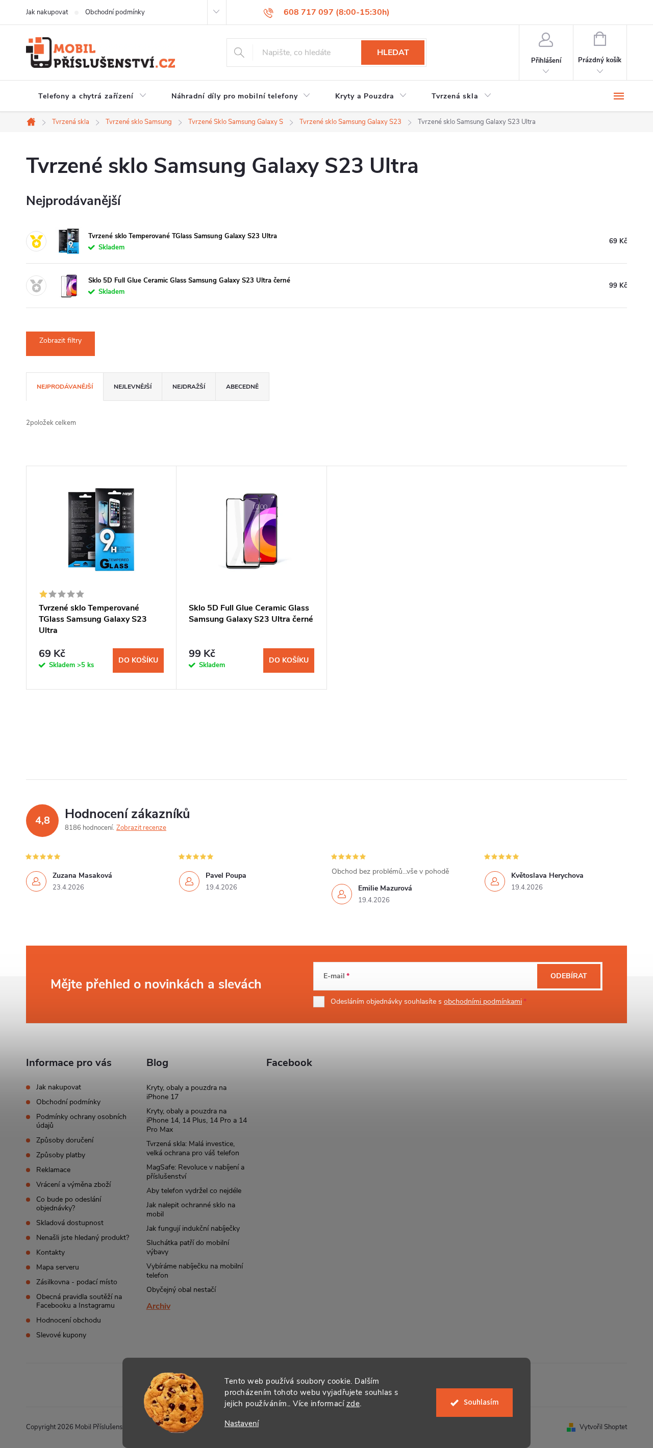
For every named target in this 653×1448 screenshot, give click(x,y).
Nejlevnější (133, 387)
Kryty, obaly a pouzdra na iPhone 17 (186, 1092)
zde (353, 1404)
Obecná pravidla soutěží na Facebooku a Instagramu (79, 1301)
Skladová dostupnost (70, 1223)
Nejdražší (188, 387)
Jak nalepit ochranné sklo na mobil (190, 1209)
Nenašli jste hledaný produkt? (82, 1237)
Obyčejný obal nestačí (181, 1289)
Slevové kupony (61, 1335)
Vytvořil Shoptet (603, 1427)
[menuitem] (92, 96)
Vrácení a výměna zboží (73, 1184)
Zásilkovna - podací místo (76, 1282)
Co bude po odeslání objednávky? (68, 1204)
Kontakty (50, 1252)
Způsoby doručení (64, 1140)
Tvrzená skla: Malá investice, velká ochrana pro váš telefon (192, 1148)
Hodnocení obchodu (68, 1320)
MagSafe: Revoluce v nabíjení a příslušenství (195, 1171)
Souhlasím (481, 1402)
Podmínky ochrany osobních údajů (81, 1121)
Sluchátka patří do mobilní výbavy (187, 1247)
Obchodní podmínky (115, 12)
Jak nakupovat (47, 12)
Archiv (158, 1306)
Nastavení (241, 1424)
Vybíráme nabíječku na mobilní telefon (194, 1270)
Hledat (393, 52)
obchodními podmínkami (483, 1001)
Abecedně (242, 387)
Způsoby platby (60, 1155)
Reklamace (53, 1170)
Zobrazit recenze (141, 827)
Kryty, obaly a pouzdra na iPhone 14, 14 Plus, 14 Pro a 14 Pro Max (196, 1120)
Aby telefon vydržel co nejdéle (193, 1191)
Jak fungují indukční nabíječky (193, 1228)
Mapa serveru (57, 1267)
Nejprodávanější (65, 387)
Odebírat (568, 976)
